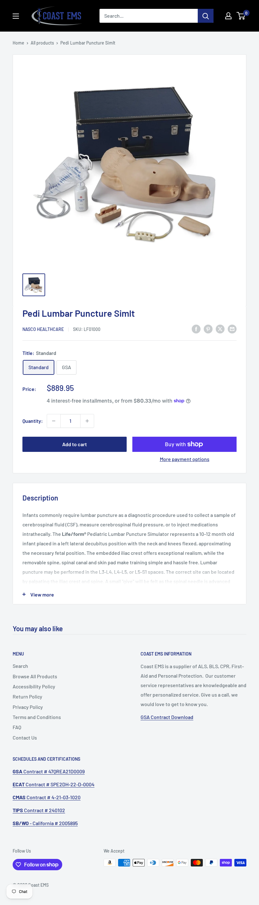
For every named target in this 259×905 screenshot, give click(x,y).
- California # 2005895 (45, 823)
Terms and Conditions (37, 717)
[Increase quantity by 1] (87, 421)
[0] (241, 16)
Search (20, 666)
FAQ (17, 727)
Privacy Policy (28, 707)
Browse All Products (35, 676)
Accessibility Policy (34, 686)
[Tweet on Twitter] (220, 328)
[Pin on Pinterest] (208, 328)
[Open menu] (16, 16)
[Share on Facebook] (196, 328)
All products (42, 42)
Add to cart (74, 444)
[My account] (228, 15)
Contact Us (25, 737)
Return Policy (27, 696)
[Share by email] (232, 328)
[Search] (206, 16)
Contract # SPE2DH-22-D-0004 (53, 784)
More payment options (184, 459)
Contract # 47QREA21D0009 (49, 771)
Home (18, 42)
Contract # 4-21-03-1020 (47, 797)
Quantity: (32, 421)
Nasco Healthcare (43, 329)
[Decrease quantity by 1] (53, 421)
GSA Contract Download (167, 717)
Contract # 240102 (39, 810)
